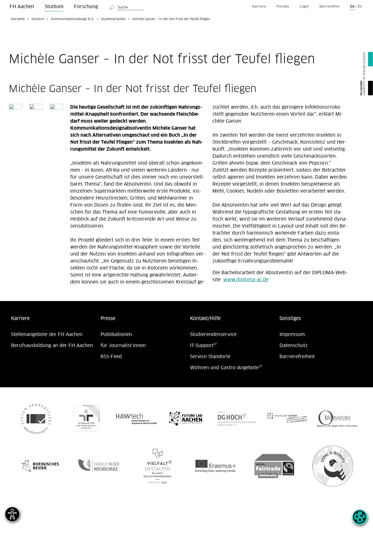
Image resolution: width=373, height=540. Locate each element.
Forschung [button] (86, 6)
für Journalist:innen (123, 345)
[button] (359, 520)
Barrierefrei (329, 6)
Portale (283, 6)
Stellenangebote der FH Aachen (46, 334)
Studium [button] (54, 6)
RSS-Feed (111, 356)
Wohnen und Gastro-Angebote (224, 367)
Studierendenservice (213, 334)
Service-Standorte (210, 356)
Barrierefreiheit (297, 356)
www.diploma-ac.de (245, 279)
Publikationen (116, 334)
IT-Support (202, 345)
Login (304, 6)
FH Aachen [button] (22, 6)
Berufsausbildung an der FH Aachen (52, 345)
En (360, 6)
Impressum (292, 334)
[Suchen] (112, 6)
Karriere (259, 6)
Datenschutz (293, 345)
